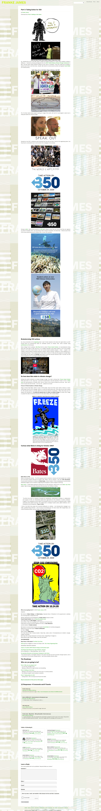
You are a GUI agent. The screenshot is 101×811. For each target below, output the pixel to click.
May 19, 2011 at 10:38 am (27, 715)
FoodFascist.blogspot (51, 730)
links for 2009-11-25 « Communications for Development (33, 697)
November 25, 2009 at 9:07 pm (28, 698)
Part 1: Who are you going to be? (28, 665)
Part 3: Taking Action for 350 (28, 675)
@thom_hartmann (55, 733)
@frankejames (26, 733)
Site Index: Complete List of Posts (43, 810)
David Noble (67, 66)
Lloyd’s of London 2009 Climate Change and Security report (35, 647)
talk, (27, 229)
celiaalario (49, 739)
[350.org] (45, 181)
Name (22, 781)
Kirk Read (38, 347)
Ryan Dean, (23, 484)
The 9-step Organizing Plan (51, 643)
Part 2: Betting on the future (34, 14)
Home (26, 807)
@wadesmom (31, 755)
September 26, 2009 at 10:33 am (29, 690)
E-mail (22, 785)
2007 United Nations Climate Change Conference (57, 63)
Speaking (37, 807)
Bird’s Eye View (66, 484)
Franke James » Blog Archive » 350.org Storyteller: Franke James (35, 713)
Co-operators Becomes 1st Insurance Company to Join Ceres (35, 653)
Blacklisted (61, 807)
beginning (36, 342)
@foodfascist (58, 730)
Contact (66, 807)
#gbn (60, 733)
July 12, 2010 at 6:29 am (27, 707)
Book (46, 807)
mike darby (24, 705)
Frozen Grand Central (65, 379)
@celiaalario (53, 739)
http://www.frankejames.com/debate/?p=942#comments (50, 691)
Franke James (25, 12)
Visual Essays (89, 1)
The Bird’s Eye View (37, 641)
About (98, 1)
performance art (25, 345)
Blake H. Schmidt (50, 746)
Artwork (50, 807)
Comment (23, 768)
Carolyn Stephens (26, 755)
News (94, 1)
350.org (42, 229)
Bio (53, 807)
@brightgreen (49, 733)
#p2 (62, 733)
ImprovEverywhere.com (40, 619)
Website (23, 789)
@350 (28, 730)
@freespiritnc (28, 747)
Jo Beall (24, 747)
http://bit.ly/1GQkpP (36, 732)
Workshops (42, 807)
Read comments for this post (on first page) (32, 679)
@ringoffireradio (63, 732)
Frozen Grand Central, (53, 347)
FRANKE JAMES (14, 2)
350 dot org (25, 730)
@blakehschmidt (57, 746)
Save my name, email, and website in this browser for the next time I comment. (40, 793)
